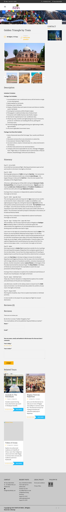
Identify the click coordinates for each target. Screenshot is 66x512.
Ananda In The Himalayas (11, 396)
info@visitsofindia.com (9, 490)
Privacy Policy (37, 486)
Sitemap (13, 510)
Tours (10, 15)
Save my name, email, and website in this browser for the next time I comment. (23, 339)
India (25, 37)
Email (6, 330)
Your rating (8, 343)
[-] (16, 6)
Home (5, 15)
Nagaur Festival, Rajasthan (33, 396)
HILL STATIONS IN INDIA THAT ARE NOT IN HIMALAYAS (25, 484)
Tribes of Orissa (11, 443)
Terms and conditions (39, 483)
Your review (8, 348)
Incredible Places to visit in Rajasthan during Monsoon (25, 492)
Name (6, 323)
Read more (19, 409)
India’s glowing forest (24, 498)
